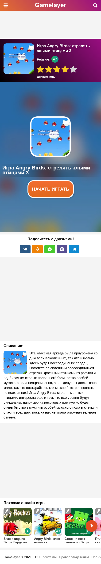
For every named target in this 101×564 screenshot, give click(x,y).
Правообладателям (74, 557)
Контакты (50, 557)
